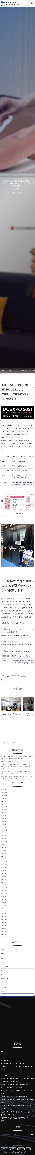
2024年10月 (4, 810)
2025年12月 (4, 792)
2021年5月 (3, 879)
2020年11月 (4, 890)
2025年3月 (3, 804)
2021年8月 (3, 870)
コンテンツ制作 (5, 966)
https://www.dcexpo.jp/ (18, 461)
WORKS (3, 974)
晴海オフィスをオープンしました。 (11, 714)
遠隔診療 (13, 1149)
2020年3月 (3, 902)
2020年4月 (3, 899)
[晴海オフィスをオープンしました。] (11, 704)
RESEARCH (4, 983)
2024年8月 (3, 812)
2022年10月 (4, 844)
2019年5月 (3, 919)
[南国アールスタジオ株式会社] (10, 3)
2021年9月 (3, 867)
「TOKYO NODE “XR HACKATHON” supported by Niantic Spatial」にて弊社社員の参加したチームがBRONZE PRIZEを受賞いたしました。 (17, 766)
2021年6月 (3, 876)
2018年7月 (3, 937)
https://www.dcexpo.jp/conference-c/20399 (14, 635)
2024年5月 (3, 821)
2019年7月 (3, 914)
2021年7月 (3, 873)
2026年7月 (3, 789)
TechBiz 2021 (6, 605)
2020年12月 (4, 888)
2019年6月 (3, 916)
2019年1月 (3, 928)
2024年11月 (4, 807)
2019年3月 (3, 925)
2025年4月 (3, 801)
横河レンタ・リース (8, 1152)
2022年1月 (3, 859)
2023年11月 (4, 830)
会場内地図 (24, 471)
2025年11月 (4, 795)
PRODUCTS (4, 987)
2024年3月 (3, 824)
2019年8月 (3, 911)
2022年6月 (3, 850)
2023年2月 (3, 835)
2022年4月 (3, 853)
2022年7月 (3, 847)
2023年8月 (3, 833)
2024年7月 (3, 815)
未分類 (2, 953)
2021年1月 (3, 885)
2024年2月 (3, 827)
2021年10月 (4, 864)
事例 (2, 958)
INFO (2, 991)
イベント (3, 970)
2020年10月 (4, 893)
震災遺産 (5, 1149)
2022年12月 (4, 838)
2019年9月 (3, 908)
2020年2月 (3, 905)
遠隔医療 (21, 1149)
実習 (24, 1152)
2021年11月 (4, 862)
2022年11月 (4, 841)
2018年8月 (3, 934)
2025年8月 (3, 798)
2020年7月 (3, 896)
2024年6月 (3, 818)
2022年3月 (3, 856)
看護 (29, 1149)
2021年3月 (3, 882)
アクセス (22, 466)
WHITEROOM (4, 978)
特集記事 (3, 949)
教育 (18, 1152)
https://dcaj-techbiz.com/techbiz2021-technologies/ (17, 644)
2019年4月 (3, 922)
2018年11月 (4, 931)
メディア (3, 962)
